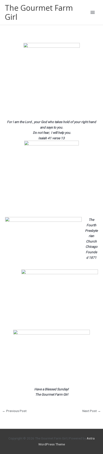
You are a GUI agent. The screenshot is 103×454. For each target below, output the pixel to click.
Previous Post (14, 411)
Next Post (91, 411)
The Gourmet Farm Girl (39, 12)
